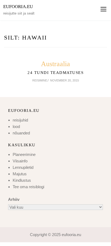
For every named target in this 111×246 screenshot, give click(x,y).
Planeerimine (24, 154)
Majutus (20, 174)
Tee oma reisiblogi (28, 186)
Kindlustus (22, 180)
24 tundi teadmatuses (55, 72)
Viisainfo (20, 161)
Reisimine (39, 80)
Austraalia (55, 64)
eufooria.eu (18, 6)
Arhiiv (13, 199)
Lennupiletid (23, 167)
